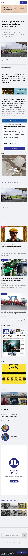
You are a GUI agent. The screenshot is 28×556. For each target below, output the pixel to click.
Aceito (22, 552)
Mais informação (9, 554)
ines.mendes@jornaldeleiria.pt (8, 69)
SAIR (23, 2)
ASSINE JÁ (14, 148)
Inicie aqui (14, 143)
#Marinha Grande (13, 182)
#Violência (4, 182)
